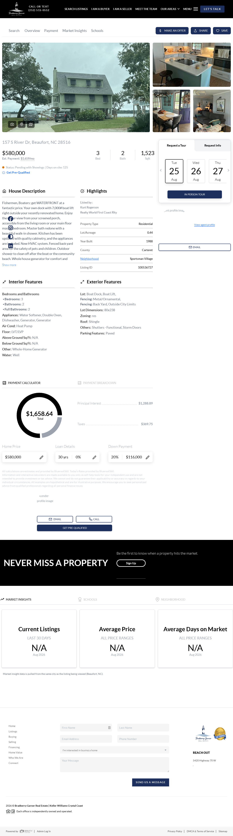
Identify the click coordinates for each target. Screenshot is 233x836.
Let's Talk (212, 9)
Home (12, 726)
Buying (12, 736)
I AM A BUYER (100, 9)
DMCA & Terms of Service (200, 831)
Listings (13, 731)
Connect (13, 763)
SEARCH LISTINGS (76, 9)
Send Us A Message (150, 782)
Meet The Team (146, 9)
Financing (14, 747)
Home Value (15, 752)
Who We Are (16, 757)
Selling (12, 742)
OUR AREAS (168, 9)
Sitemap (223, 831)
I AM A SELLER (122, 9)
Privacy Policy (175, 831)
